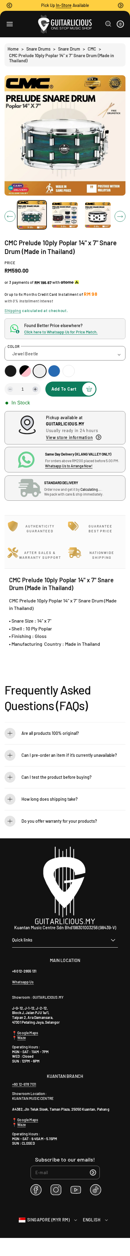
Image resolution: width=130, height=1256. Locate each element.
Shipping (13, 310)
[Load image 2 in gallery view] (64, 214)
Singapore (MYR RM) (48, 1219)
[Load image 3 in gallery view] (97, 214)
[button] (9, 5)
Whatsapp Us (23, 982)
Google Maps (27, 1033)
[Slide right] (120, 216)
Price (10, 263)
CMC (92, 48)
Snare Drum (69, 48)
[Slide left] (10, 216)
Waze (21, 1037)
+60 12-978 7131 (24, 1084)
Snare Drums (38, 48)
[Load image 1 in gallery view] (32, 215)
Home (13, 48)
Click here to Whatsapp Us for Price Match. (61, 331)
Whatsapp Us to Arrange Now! (69, 466)
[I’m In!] (93, 1172)
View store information (69, 437)
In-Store (64, 5)
